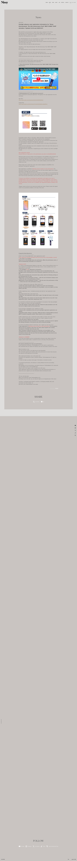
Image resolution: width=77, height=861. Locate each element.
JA (72, 2)
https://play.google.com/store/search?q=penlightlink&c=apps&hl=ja (33, 104)
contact (67, 2)
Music (56, 2)
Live (59, 2)
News (50, 2)
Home (47, 2)
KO (74, 2)
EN (70, 2)
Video (53, 2)
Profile (62, 2)
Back (56, 388)
